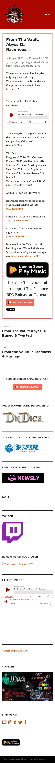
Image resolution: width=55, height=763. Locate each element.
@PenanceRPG (15, 236)
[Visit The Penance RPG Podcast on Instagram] (10, 723)
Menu (48, 15)
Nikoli (37, 62)
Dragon (28, 62)
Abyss (15, 62)
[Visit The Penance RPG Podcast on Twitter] (20, 723)
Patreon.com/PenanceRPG (25, 256)
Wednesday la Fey (30, 66)
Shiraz (44, 62)
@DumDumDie (14, 208)
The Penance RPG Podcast (14, 759)
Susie (9, 66)
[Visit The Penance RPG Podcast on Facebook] (25, 723)
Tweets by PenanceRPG (15, 650)
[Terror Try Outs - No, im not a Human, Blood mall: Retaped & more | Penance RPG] (27, 686)
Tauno (16, 66)
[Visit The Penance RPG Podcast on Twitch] (4, 723)
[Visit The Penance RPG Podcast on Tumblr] (15, 723)
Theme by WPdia (37, 759)
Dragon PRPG (16, 58)
